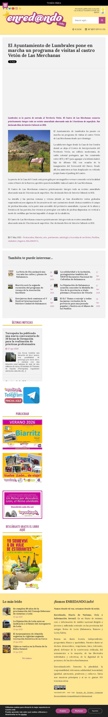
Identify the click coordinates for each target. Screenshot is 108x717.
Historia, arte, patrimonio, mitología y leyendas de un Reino (63, 237)
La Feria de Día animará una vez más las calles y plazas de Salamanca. (31, 274)
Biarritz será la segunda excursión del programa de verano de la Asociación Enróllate (29, 289)
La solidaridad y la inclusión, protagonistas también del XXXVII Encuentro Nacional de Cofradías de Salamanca (76, 276)
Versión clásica (54, 3)
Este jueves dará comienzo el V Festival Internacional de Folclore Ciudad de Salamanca (31, 301)
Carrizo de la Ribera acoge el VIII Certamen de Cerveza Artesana (22, 368)
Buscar (102, 20)
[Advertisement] (54, 92)
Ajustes (95, 711)
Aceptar (63, 711)
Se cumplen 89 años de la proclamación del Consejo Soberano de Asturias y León (31, 611)
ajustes (24, 714)
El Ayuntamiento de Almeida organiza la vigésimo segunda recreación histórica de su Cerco (30, 636)
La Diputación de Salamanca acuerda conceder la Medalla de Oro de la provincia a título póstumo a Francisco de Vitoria (76, 289)
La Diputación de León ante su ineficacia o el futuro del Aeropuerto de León (32, 624)
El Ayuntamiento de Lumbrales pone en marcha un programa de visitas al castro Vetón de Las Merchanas (51, 50)
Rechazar (79, 711)
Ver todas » (27, 658)
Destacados (28, 237)
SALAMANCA (32, 241)
